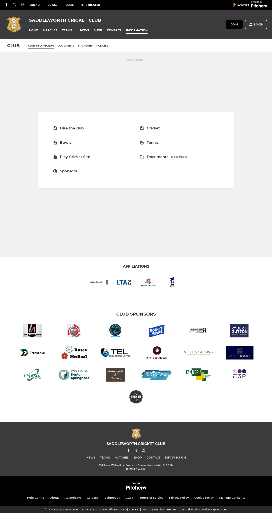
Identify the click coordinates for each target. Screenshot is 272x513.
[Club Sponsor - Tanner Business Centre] (198, 375)
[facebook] (6, 4)
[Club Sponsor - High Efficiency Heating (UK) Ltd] (74, 331)
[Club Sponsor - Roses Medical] (74, 353)
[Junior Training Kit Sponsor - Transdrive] (32, 353)
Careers (92, 497)
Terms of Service (151, 497)
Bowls (52, 4)
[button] (33, 30)
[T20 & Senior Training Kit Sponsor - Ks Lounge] (157, 353)
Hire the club (90, 4)
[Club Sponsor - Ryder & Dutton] (239, 331)
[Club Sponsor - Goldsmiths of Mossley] (115, 375)
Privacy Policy (179, 497)
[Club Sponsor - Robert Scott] (157, 331)
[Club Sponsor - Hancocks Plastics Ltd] (32, 331)
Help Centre (36, 497)
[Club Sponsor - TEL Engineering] (115, 353)
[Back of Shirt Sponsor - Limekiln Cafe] (136, 397)
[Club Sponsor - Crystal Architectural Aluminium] (157, 375)
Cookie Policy (204, 497)
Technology (111, 497)
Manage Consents (232, 497)
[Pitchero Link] (259, 6)
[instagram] (23, 4)
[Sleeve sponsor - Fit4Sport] (32, 375)
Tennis (69, 4)
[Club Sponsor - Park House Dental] (74, 375)
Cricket (34, 4)
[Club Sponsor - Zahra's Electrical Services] (115, 331)
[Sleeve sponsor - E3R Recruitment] (239, 375)
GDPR (130, 497)
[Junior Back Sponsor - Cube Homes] (239, 353)
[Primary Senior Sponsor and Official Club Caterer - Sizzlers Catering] (198, 353)
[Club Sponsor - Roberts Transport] (198, 331)
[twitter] (14, 5)
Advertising (73, 497)
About (54, 497)
